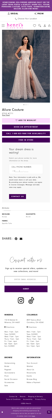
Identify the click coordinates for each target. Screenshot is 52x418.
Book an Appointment (26, 127)
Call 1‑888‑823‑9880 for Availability (26, 134)
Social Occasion (11, 379)
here (33, 416)
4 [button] (28, 104)
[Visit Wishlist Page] (34, 25)
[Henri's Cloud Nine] (15, 25)
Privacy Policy (40, 399)
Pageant (7, 370)
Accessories (9, 382)
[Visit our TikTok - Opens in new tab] (31, 300)
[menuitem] (13, 13)
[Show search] (39, 25)
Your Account (32, 363)
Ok (49, 412)
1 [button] (23, 104)
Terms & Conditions (13, 399)
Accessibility (28, 399)
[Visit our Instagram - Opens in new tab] (21, 300)
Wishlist (30, 366)
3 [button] (26, 104)
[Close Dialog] (2, 412)
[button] (3, 25)
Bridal (6, 366)
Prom (6, 376)
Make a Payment (33, 382)
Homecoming (9, 363)
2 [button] (25, 104)
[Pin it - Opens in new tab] (16, 238)
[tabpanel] (26, 66)
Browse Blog (32, 379)
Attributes (5, 208)
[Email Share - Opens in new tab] (21, 238)
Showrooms (31, 373)
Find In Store (26, 140)
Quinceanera (9, 373)
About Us (30, 370)
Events (29, 376)
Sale (6, 386)
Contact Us (13, 396)
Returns (22, 396)
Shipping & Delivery (35, 396)
